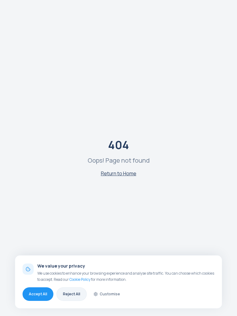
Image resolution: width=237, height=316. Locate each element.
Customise (110, 294)
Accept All (38, 294)
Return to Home (118, 173)
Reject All (71, 294)
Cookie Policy (79, 279)
